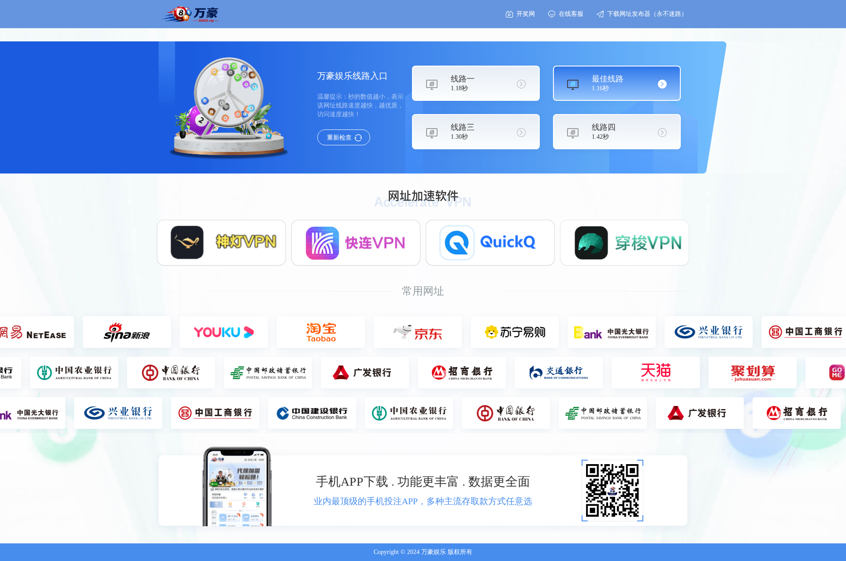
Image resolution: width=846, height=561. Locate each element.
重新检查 (339, 137)
